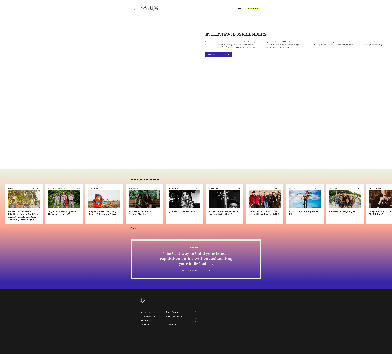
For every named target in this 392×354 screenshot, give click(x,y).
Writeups (146, 320)
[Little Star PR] (144, 8)
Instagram (195, 318)
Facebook (195, 312)
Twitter (194, 315)
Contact (171, 325)
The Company (174, 312)
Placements (147, 316)
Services (146, 312)
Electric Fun (151, 337)
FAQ (168, 320)
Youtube (194, 322)
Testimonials (175, 316)
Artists (145, 325)
